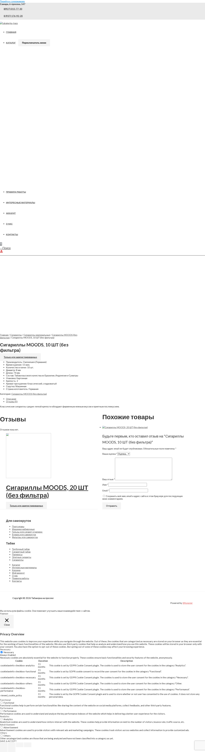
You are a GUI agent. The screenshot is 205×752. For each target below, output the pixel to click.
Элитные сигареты (21, 557)
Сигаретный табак (21, 551)
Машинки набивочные (23, 529)
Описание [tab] (11, 398)
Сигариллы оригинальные (37, 335)
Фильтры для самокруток (25, 537)
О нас (9, 224)
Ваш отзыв (108, 479)
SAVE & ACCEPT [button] (8, 741)
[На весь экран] (11, 744)
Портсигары (18, 526)
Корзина (16, 570)
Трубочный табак (21, 549)
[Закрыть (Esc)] (27, 744)
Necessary (8, 652)
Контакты (12, 234)
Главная (11, 32)
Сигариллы (16, 335)
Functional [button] (5, 700)
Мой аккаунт (18, 573)
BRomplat (188, 603)
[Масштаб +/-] (4, 744)
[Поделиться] (19, 744)
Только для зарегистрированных (20, 357)
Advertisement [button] (7, 724)
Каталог (11, 43)
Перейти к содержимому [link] (12, 1)
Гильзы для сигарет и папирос (27, 531)
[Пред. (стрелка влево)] (4, 749)
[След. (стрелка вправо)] (11, 749)
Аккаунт (11, 213)
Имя (105, 484)
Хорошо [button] (4, 613)
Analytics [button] (4, 716)
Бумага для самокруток (24, 534)
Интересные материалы (20, 202)
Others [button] (3, 732)
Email (105, 490)
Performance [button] (6, 708)
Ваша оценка (109, 453)
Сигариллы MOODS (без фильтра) (29, 394)
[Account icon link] (1, 251)
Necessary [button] (5, 649)
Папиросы (17, 554)
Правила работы (16, 192)
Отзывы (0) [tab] (12, 401)
